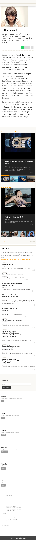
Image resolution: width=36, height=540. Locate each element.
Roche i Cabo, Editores (18, 498)
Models (14, 259)
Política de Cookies (10, 510)
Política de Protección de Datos (13, 509)
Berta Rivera (7, 166)
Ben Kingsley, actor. (9, 264)
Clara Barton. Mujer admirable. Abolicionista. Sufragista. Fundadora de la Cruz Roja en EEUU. (12, 333)
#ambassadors (26, 259)
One (10, 259)
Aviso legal (4, 513)
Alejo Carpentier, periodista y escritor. (12, 321)
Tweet (28, 47)
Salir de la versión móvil (18, 538)
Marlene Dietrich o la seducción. (9, 309)
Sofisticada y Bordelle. (14, 217)
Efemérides (4, 259)
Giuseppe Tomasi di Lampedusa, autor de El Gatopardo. (10, 361)
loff (6, 1)
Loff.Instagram (18, 242)
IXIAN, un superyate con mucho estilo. (19, 163)
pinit (25, 47)
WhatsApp (22, 47)
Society (5, 248)
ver (31, 172)
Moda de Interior (6, 187)
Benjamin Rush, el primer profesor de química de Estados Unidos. (11, 347)
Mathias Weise (5, 266)
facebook (32, 47)
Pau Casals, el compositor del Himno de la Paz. (12, 284)
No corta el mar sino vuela (8, 132)
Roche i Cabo (12, 506)
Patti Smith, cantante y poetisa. (12, 274)
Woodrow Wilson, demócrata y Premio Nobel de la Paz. (13, 295)
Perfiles (19, 259)
